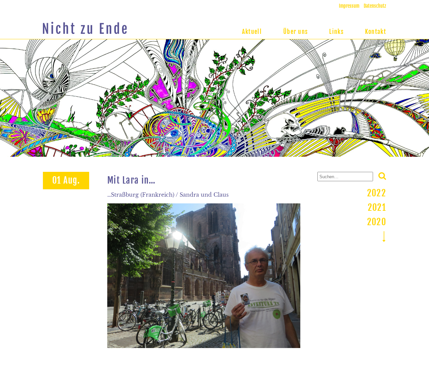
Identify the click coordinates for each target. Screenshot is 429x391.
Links (336, 31)
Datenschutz (375, 6)
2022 (376, 193)
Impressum (349, 6)
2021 (377, 207)
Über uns (295, 31)
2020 (376, 221)
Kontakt (375, 31)
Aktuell (252, 31)
